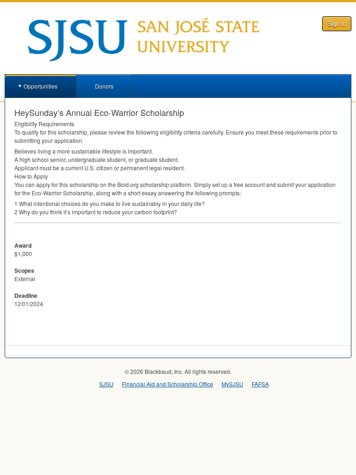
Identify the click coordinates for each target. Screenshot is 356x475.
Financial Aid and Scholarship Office (167, 384)
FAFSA (260, 384)
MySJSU (232, 384)
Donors (104, 86)
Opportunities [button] (40, 86)
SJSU (106, 384)
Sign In (336, 23)
